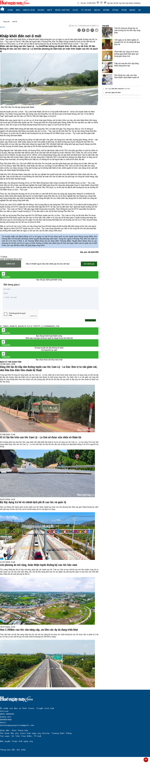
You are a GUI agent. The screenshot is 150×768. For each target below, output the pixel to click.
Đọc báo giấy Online (126, 3)
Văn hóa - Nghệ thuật (62, 10)
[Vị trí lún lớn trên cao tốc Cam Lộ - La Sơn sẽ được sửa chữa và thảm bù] (47, 473)
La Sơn (19, 259)
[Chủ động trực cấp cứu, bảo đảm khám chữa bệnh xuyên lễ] (107, 79)
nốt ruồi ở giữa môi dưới (113, 92)
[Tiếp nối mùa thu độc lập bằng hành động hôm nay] (107, 67)
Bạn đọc (132, 10)
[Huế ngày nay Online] (14, 5)
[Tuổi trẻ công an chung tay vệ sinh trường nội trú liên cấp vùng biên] (107, 32)
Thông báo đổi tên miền (13, 749)
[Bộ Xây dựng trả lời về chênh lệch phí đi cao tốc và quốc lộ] (47, 536)
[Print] (79, 30)
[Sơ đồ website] (97, 3)
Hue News (41, 10)
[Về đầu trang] (146, 759)
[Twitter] (96, 30)
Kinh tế (49, 10)
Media (18, 10)
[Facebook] (101, 3)
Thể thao (115, 10)
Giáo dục (97, 10)
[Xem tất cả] (139, 10)
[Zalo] (88, 30)
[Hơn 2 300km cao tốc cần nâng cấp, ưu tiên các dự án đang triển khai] (47, 663)
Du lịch (75, 10)
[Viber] (92, 30)
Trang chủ (6, 21)
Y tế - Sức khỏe (86, 10)
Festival (10, 10)
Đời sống (106, 10)
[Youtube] (105, 3)
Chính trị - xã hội (29, 10)
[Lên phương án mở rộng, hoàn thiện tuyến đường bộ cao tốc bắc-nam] (47, 601)
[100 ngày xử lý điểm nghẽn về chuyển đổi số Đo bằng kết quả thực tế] (107, 44)
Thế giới (124, 10)
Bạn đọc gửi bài (112, 3)
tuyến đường (5, 259)
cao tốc (13, 259)
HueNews (137, 3)
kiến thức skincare (118, 88)
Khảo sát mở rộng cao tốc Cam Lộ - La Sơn (21, 46)
